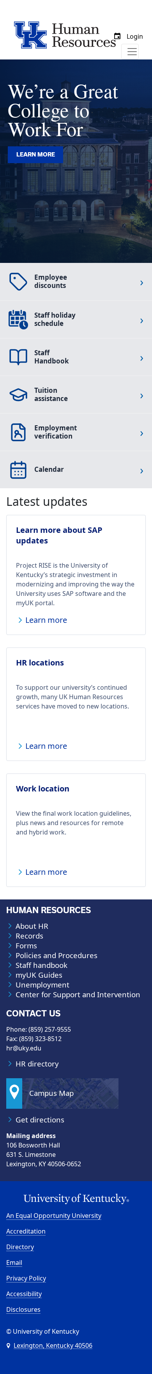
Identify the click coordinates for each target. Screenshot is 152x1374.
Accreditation (26, 1231)
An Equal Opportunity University (53, 1215)
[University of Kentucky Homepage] (76, 1199)
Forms (26, 945)
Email (14, 1262)
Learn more (35, 154)
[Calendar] (117, 36)
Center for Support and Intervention (78, 994)
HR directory (37, 1063)
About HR (32, 926)
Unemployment (42, 984)
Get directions (40, 1119)
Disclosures (23, 1309)
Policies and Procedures (56, 955)
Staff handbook (41, 965)
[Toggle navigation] (130, 51)
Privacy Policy (26, 1278)
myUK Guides (39, 975)
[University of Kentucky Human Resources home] (65, 34)
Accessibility (24, 1293)
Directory (20, 1247)
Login (135, 36)
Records (29, 936)
